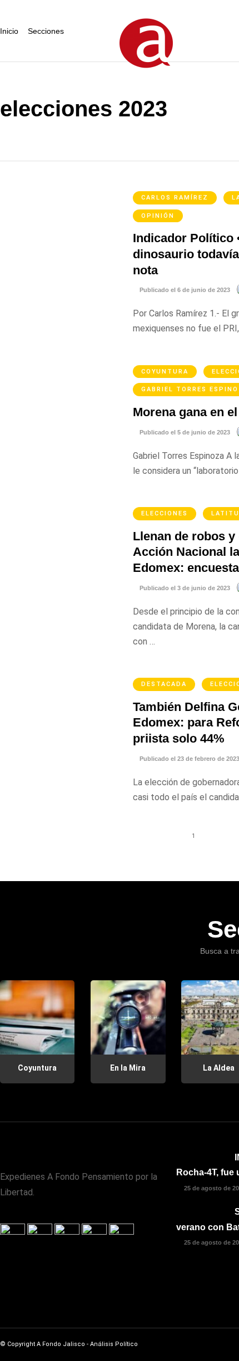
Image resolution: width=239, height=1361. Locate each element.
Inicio (9, 31)
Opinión (158, 215)
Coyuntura (164, 371)
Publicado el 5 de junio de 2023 (184, 432)
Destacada (164, 684)
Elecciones (164, 513)
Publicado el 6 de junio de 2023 (184, 289)
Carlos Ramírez (174, 197)
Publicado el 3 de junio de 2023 (184, 588)
